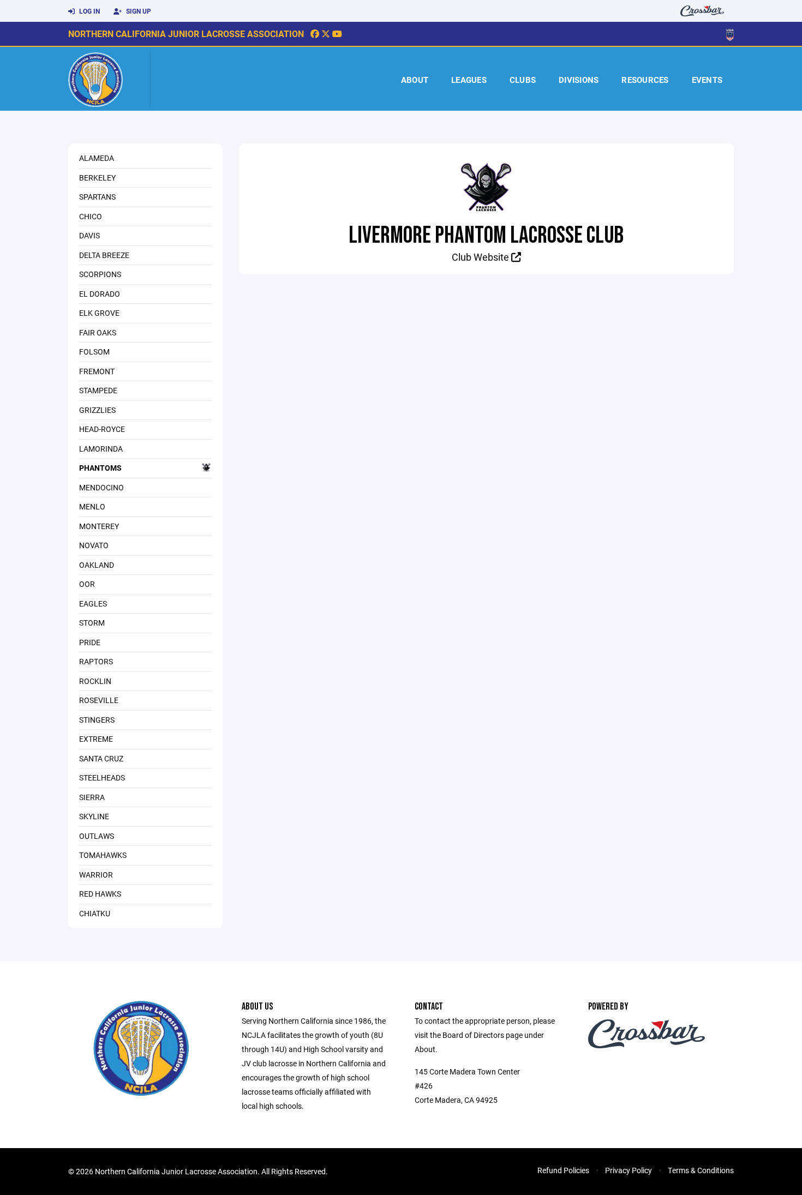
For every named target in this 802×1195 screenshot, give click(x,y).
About (414, 79)
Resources (644, 79)
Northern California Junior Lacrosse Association (186, 33)
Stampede (98, 390)
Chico (90, 216)
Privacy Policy (628, 1170)
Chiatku (94, 913)
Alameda (96, 158)
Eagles (93, 603)
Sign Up (137, 11)
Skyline (94, 816)
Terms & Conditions (701, 1170)
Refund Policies (563, 1170)
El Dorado (99, 294)
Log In (88, 11)
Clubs (523, 79)
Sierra (92, 797)
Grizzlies (97, 410)
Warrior (96, 874)
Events (707, 79)
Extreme (96, 739)
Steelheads (102, 777)
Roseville (98, 700)
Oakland (96, 565)
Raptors (96, 661)
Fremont (97, 371)
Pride (89, 642)
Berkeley (97, 177)
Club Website (481, 256)
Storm (92, 622)
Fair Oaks (97, 332)
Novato (94, 545)
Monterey (99, 526)
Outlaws (96, 836)
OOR (87, 584)
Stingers (97, 719)
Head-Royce (102, 429)
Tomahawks (103, 855)
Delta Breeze (104, 255)
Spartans (97, 196)
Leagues (469, 79)
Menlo (92, 506)
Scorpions (100, 274)
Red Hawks (100, 893)
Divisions (578, 79)
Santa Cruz (101, 758)
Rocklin (95, 681)
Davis (89, 235)
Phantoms (100, 468)
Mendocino (101, 487)
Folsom (94, 351)
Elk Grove (99, 313)
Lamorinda (101, 448)
